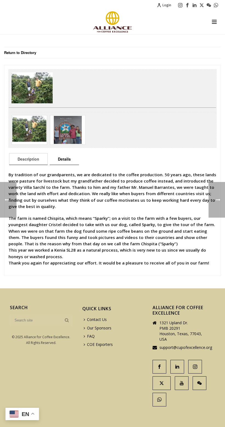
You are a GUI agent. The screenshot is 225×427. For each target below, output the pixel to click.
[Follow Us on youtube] (182, 383)
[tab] (28, 159)
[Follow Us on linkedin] (177, 367)
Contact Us (97, 319)
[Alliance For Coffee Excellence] (112, 22)
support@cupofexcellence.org (185, 347)
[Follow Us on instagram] (195, 367)
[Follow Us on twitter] (162, 383)
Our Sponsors (99, 328)
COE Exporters (100, 344)
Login (166, 5)
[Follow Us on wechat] (199, 383)
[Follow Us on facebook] (159, 367)
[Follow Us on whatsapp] (159, 399)
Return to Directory (20, 52)
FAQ (91, 336)
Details (64, 159)
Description (28, 159)
